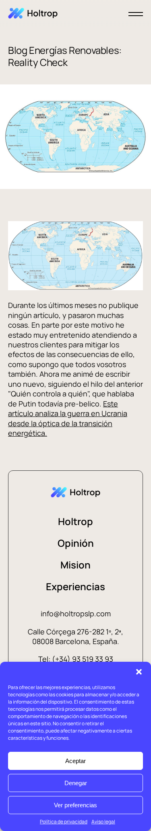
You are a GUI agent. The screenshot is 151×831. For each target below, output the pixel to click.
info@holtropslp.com (76, 613)
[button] (139, 672)
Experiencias (75, 586)
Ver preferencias (75, 805)
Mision (75, 564)
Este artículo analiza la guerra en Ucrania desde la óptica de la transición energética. (67, 418)
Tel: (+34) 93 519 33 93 (75, 659)
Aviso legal (103, 821)
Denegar (75, 783)
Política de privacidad (63, 821)
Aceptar (75, 760)
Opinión (76, 543)
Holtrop (75, 521)
